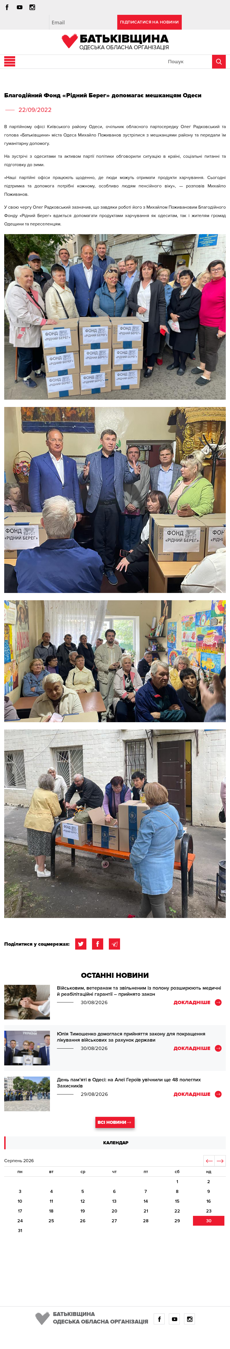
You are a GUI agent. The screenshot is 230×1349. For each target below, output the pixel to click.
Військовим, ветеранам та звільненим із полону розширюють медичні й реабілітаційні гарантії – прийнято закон (139, 991)
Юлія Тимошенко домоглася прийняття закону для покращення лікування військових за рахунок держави (131, 1037)
